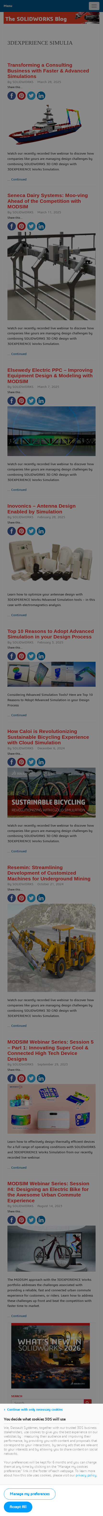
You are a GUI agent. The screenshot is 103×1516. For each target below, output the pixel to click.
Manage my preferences (30, 1494)
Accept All (18, 1507)
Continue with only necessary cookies (35, 1409)
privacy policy (86, 1475)
